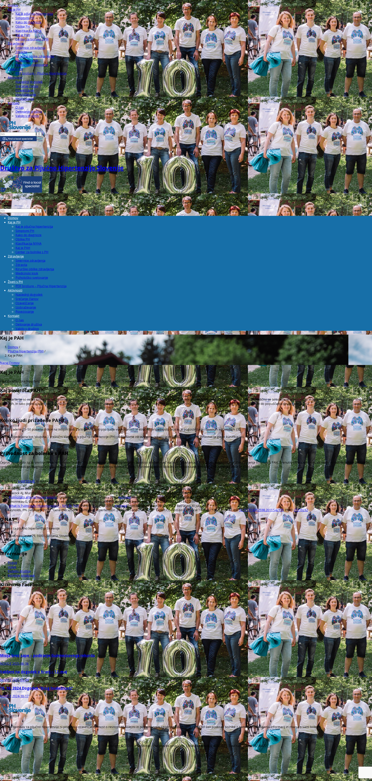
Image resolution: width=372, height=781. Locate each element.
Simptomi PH (25, 18)
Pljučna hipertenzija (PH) (26, 351)
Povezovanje (25, 99)
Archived (124, 497)
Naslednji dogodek (29, 82)
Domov (13, 5)
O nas (20, 107)
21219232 (301, 510)
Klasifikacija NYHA (28, 31)
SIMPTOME (26, 481)
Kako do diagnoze (28, 22)
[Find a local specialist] (18, 140)
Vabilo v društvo (27, 116)
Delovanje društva (29, 111)
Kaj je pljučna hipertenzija (34, 14)
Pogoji (12, 563)
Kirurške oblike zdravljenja (35, 56)
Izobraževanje (26, 94)
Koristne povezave (21, 575)
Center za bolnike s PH (32, 39)
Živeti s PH (15, 69)
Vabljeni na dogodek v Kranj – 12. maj (33, 671)
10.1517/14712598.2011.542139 (261, 510)
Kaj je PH (14, 9)
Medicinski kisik (27, 60)
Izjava (12, 567)
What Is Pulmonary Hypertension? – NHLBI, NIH (44, 506)
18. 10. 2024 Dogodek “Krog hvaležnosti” (36, 688)
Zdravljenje (16, 43)
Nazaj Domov (10, 363)
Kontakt (13, 103)
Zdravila (21, 52)
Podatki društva (19, 571)
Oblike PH (23, 26)
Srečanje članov (27, 86)
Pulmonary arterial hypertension (33, 497)
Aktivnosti (15, 77)
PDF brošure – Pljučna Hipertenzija (41, 73)
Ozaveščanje (25, 90)
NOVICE (5, 663)
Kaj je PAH (23, 35)
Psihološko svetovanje (32, 65)
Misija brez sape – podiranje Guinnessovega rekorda (47, 655)
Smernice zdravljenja (30, 48)
